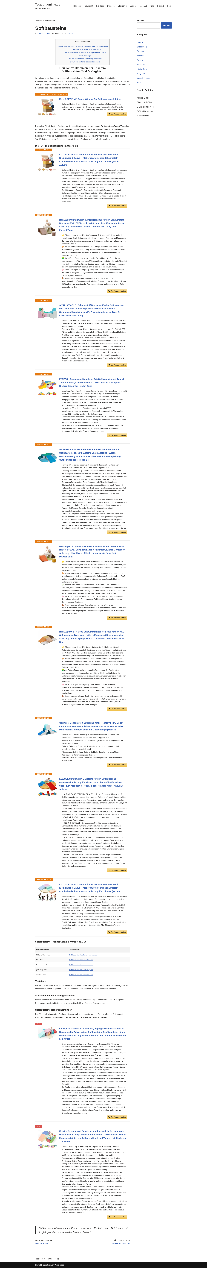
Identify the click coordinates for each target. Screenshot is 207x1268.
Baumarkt (89, 6)
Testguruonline (44, 33)
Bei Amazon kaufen (118, 114)
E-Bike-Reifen (143, 116)
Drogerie (111, 6)
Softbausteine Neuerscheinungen (85, 62)
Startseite (38, 20)
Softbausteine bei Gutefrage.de (81, 970)
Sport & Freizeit (143, 78)
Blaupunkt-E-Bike (144, 102)
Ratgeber (77, 6)
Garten (133, 6)
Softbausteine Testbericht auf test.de (83, 955)
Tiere (169, 6)
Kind (152, 6)
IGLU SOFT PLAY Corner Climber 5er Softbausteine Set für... (90, 99)
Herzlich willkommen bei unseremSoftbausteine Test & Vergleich (82, 46)
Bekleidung (142, 47)
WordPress (59, 1265)
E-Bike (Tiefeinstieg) (145, 107)
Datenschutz (53, 1259)
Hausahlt (143, 6)
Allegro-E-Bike (143, 98)
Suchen (166, 25)
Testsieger (85, 56)
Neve (37, 1265)
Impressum (40, 1259)
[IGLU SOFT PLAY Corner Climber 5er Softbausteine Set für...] (47, 107)
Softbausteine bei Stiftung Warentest (85, 59)
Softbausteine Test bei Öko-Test (81, 960)
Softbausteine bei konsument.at (81, 965)
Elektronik (122, 6)
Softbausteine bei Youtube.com (81, 975)
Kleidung (100, 6)
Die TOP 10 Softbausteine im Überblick (85, 49)
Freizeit (160, 6)
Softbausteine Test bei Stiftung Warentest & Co (85, 52)
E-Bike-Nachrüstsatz (145, 111)
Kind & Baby (142, 69)
